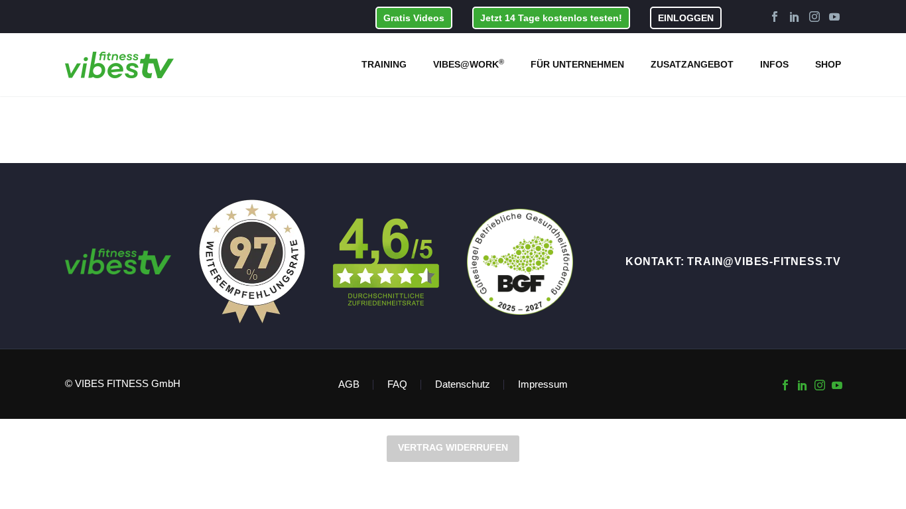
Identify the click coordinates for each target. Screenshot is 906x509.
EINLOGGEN (686, 18)
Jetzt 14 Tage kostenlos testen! (551, 18)
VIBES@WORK (468, 64)
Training (384, 64)
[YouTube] (834, 16)
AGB (348, 385)
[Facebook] (775, 16)
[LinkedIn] (795, 16)
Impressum (543, 385)
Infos (774, 64)
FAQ (397, 385)
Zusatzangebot (692, 64)
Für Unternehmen (577, 64)
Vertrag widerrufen (453, 447)
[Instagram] (814, 16)
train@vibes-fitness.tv (764, 261)
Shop (828, 64)
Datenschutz (462, 385)
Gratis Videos (413, 18)
